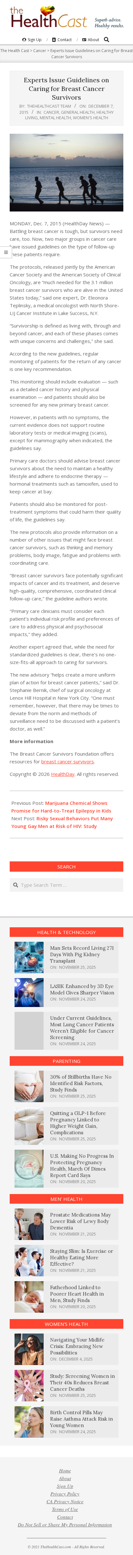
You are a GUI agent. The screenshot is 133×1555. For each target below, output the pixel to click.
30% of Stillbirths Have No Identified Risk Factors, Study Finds (80, 1083)
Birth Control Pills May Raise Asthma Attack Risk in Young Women (81, 1418)
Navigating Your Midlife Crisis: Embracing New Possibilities (77, 1346)
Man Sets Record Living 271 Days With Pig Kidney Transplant (82, 954)
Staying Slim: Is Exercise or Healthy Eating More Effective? (81, 1257)
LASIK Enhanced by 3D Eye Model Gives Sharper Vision (82, 989)
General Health (78, 112)
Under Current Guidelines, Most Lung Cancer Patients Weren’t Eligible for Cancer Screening (82, 1027)
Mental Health (55, 118)
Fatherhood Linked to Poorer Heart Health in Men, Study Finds (77, 1293)
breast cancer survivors (67, 761)
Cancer (51, 112)
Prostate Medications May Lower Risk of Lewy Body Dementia (80, 1221)
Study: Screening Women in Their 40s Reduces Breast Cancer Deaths (82, 1382)
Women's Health (90, 118)
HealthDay (63, 774)
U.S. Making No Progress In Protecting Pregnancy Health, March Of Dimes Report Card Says (82, 1165)
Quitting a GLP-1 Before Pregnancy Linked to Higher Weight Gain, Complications (78, 1123)
